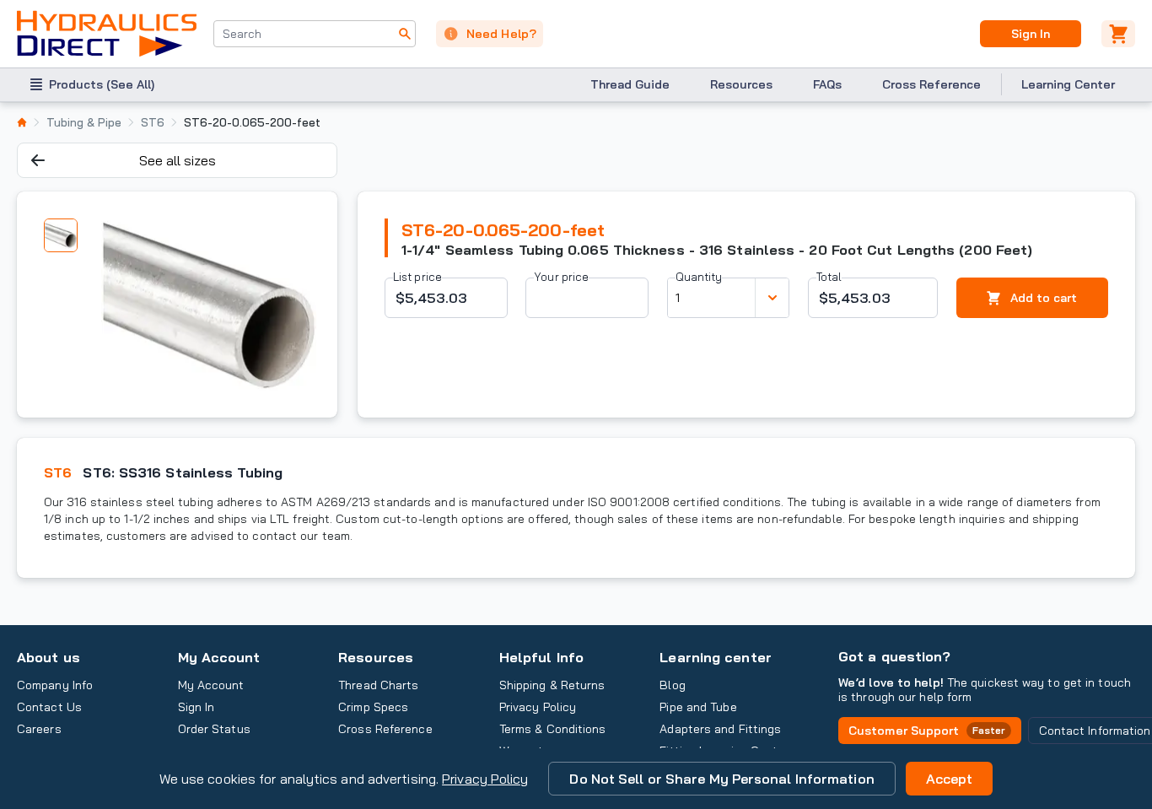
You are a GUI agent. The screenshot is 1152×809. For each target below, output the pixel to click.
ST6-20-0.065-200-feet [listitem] (252, 122)
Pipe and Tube (697, 707)
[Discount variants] (772, 297)
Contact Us (49, 707)
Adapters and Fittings (720, 728)
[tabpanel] (208, 304)
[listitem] (22, 122)
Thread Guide (630, 84)
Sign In (1030, 33)
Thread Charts (378, 685)
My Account (219, 657)
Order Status (214, 728)
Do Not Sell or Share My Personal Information (721, 778)
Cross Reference (931, 84)
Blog (672, 685)
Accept (949, 778)
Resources (741, 84)
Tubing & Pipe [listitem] (83, 122)
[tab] (61, 235)
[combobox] (314, 33)
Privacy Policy (485, 778)
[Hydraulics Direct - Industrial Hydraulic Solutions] (106, 33)
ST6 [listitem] (152, 122)
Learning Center (1068, 84)
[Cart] (1118, 33)
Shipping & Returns (552, 685)
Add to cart (1043, 297)
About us (48, 657)
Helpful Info (541, 657)
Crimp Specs (373, 707)
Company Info (55, 685)
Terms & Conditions (552, 728)
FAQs (827, 84)
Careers (39, 728)
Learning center (715, 657)
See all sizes (177, 160)
